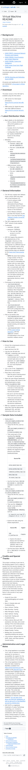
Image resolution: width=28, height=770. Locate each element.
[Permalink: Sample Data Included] (1, 415)
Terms (4, 760)
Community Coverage (10, 748)
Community (22, 760)
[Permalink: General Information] (1, 190)
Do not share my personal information (14, 763)
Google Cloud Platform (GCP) (14, 743)
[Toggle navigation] (2, 2)
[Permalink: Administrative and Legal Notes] (1, 645)
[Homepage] (14, 2)
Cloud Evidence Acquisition (12, 742)
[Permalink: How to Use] (1, 341)
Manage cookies (18, 762)
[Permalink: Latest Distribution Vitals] (1, 116)
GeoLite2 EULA (18, 669)
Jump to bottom (6, 22)
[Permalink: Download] (1, 90)
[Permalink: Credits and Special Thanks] (1, 557)
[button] (23, 514)
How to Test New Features (11, 747)
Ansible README (9, 745)
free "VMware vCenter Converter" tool (16, 217)
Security (13, 760)
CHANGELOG (10, 739)
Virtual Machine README (11, 737)
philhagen (6, 7)
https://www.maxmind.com (13, 667)
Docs (7, 762)
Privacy (8, 760)
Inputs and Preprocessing (16, 252)
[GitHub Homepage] (9, 766)
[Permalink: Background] (1, 35)
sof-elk (13, 7)
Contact (11, 762)
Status (17, 760)
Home (7, 736)
